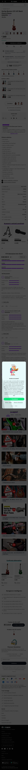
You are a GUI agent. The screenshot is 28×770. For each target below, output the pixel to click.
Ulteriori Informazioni (18, 402)
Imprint (12, 405)
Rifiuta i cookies (8, 402)
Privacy (16, 405)
